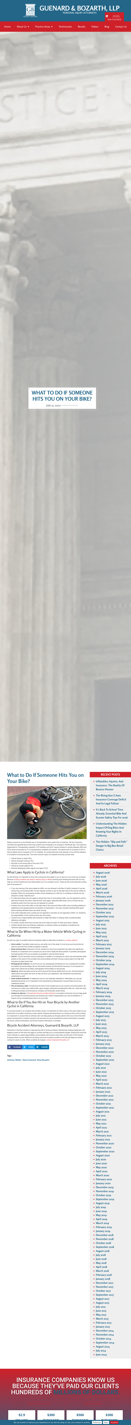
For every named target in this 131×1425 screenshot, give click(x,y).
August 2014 (103, 1346)
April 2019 (101, 1219)
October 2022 (103, 1055)
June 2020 (101, 1163)
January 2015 (103, 1326)
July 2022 (101, 1067)
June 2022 (101, 1071)
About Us (22, 26)
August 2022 (103, 1063)
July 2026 (101, 876)
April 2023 (101, 1031)
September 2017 (105, 1294)
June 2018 (101, 1258)
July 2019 (101, 1207)
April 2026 (101, 888)
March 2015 (102, 1318)
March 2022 (102, 1083)
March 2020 (102, 1175)
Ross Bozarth (43, 1060)
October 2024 (103, 960)
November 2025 (105, 908)
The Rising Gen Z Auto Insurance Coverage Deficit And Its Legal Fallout (111, 799)
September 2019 (105, 1199)
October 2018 (103, 1243)
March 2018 (102, 1270)
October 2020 (103, 1147)
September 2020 (105, 1151)
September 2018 (105, 1247)
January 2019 (103, 1231)
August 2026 (103, 872)
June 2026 (101, 880)
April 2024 (101, 984)
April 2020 (101, 1171)
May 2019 (101, 1215)
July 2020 (101, 1159)
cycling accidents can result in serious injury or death (33, 879)
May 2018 (101, 1262)
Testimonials (65, 26)
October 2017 (103, 1290)
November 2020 (105, 1143)
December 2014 (104, 1330)
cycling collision (71, 940)
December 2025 (104, 904)
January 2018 (103, 1278)
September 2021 (105, 1107)
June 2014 (101, 1354)
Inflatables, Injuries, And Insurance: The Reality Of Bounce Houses (110, 785)
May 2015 (101, 1314)
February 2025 (104, 944)
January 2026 (103, 900)
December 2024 (105, 952)
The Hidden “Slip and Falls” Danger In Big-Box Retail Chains (111, 845)
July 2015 (101, 1306)
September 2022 (105, 1059)
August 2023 (102, 1016)
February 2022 (104, 1087)
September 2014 (105, 1342)
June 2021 (101, 1119)
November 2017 (104, 1286)
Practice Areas (42, 26)
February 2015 (103, 1322)
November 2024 (105, 956)
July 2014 (101, 1350)
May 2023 (101, 1027)
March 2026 (102, 892)
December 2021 (104, 1095)
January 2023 (103, 1043)
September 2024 (105, 964)
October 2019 (103, 1195)
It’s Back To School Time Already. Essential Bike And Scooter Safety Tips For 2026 (112, 813)
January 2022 (103, 1091)
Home (7, 26)
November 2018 (105, 1239)
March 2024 (102, 988)
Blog (106, 26)
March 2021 (102, 1131)
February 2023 (104, 1039)
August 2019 (103, 1203)
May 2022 (101, 1075)
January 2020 (103, 1183)
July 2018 (101, 1254)
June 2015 (101, 1310)
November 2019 (105, 1191)
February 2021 (104, 1135)
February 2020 (104, 1179)
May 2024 (101, 980)
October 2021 (103, 1103)
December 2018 (104, 1235)
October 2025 (103, 912)
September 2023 (105, 1012)
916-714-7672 (114, 19)
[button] (14, 1047)
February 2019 (104, 1227)
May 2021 (101, 1123)
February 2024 (104, 992)
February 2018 (104, 1274)
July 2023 (101, 1019)
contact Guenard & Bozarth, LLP (57, 1040)
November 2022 (105, 1051)
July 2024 (101, 972)
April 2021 (101, 1127)
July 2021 (101, 1115)
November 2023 (105, 1004)
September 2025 (105, 916)
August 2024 (103, 968)
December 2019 (104, 1187)
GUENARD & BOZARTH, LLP (80, 9)
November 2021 (104, 1099)
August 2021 (102, 1111)
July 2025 (101, 924)
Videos (94, 26)
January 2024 (103, 996)
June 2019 (101, 1211)
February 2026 (104, 896)
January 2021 (103, 1139)
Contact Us (121, 26)
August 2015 (102, 1302)
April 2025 (101, 936)
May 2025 (101, 932)
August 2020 (103, 1155)
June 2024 (101, 976)
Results (81, 26)
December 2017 (104, 1282)
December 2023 (104, 1000)
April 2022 (101, 1079)
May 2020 (101, 1167)
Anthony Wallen (14, 1060)
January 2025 (103, 948)
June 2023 (101, 1023)
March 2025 (102, 940)
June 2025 (101, 928)
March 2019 (102, 1223)
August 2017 (102, 1298)
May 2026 (101, 884)
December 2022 (104, 1047)
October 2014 (103, 1338)
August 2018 (102, 1251)
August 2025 (102, 920)
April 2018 (101, 1266)
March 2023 (102, 1035)
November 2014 (105, 1334)
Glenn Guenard (29, 1060)
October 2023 (103, 1008)
